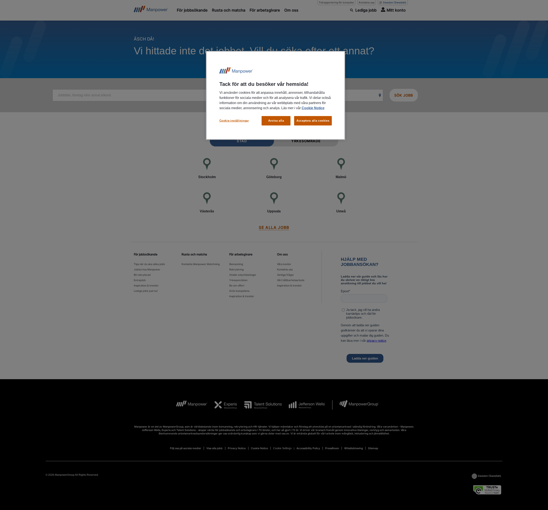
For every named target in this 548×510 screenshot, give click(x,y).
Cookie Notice (313, 108)
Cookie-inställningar (234, 120)
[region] (275, 95)
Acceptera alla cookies (312, 120)
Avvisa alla (276, 120)
